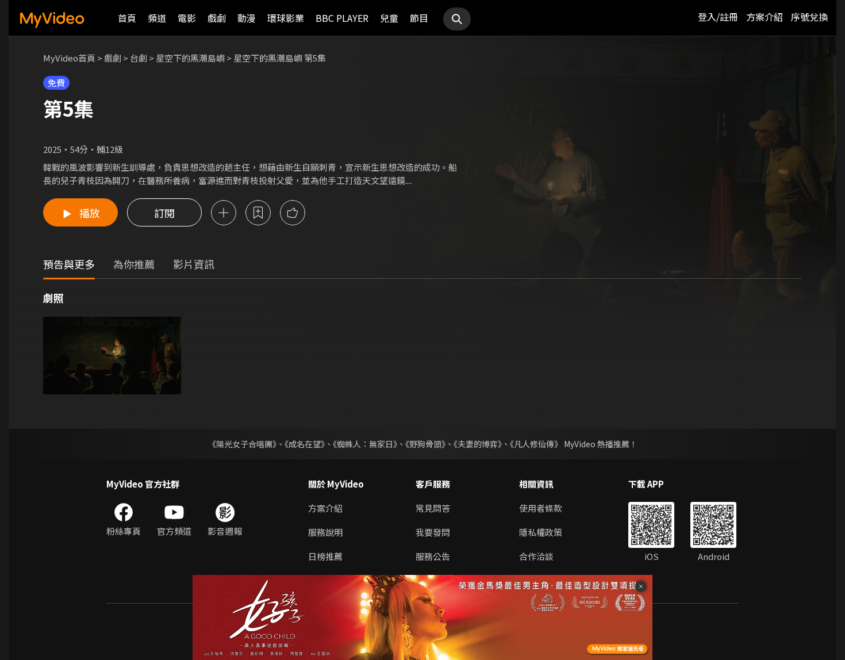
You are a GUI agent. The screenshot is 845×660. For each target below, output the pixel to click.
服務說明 (325, 532)
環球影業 (285, 18)
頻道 (157, 18)
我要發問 (433, 532)
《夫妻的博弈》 (478, 444)
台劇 (138, 58)
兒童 (389, 18)
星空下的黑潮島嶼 (190, 58)
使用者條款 (540, 508)
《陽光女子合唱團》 (242, 444)
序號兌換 (809, 17)
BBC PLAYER (342, 18)
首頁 (127, 18)
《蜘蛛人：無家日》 (365, 444)
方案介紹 (764, 17)
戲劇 (217, 18)
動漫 (246, 18)
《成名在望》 (305, 444)
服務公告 (433, 556)
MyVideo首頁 (69, 58)
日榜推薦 (325, 556)
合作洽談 (536, 556)
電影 (187, 18)
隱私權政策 (540, 532)
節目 (419, 18)
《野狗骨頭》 (425, 444)
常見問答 (433, 508)
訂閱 (164, 212)
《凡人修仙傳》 (536, 444)
